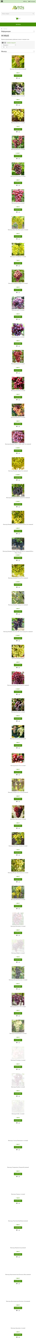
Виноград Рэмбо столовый (18, 1113)
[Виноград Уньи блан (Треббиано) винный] (18, 1213)
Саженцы (5, 28)
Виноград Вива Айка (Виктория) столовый (18, 229)
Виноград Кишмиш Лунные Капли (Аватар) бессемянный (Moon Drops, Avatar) (18, 552)
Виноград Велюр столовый (18, 203)
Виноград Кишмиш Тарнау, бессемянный (18, 604)
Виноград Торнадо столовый (18, 1194)
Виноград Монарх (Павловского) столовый (18, 872)
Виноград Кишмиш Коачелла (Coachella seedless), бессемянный (18, 524)
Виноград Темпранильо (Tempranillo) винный (18, 1167)
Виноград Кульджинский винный (18, 738)
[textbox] (18, 13)
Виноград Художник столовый (18, 1328)
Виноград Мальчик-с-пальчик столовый (18, 846)
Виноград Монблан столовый (18, 899)
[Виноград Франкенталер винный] (18, 1240)
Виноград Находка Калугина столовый (18, 979)
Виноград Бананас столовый (18, 122)
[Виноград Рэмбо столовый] (18, 1106)
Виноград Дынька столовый (18, 363)
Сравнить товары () (11, 42)
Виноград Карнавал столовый (18, 417)
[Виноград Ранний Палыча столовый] (18, 1026)
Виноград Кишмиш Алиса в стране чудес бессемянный (18, 444)
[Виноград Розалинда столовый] (18, 1052)
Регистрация (32, 1)
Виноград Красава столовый (18, 712)
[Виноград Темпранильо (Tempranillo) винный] (18, 1160)
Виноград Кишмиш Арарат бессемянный (18, 471)
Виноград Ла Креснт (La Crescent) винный (18, 792)
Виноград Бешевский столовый (18, 176)
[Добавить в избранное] (17, 882)
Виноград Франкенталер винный (18, 1247)
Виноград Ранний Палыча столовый (18, 1033)
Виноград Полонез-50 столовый (18, 1006)
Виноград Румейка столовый (18, 1087)
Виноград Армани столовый (18, 95)
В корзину (18, 75)
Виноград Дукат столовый (18, 310)
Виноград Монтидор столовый (18, 926)
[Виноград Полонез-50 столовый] (18, 999)
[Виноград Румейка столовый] (18, 1079)
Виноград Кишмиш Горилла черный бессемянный (18, 497)
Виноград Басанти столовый (18, 149)
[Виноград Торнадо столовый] (18, 1186)
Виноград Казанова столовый (18, 390)
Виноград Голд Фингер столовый (18, 256)
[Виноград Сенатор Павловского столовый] (18, 1133)
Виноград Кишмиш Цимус (18, 658)
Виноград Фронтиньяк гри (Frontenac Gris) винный (18, 1301)
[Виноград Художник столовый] (18, 1320)
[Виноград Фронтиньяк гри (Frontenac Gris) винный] (18, 1293)
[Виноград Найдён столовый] (18, 945)
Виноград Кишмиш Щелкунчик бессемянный (18, 685)
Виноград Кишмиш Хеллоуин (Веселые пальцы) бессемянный (18, 631)
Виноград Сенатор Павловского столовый (18, 1140)
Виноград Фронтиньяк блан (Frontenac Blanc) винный (18, 1274)
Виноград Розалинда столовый (18, 1060)
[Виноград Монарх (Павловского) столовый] (18, 865)
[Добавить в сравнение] (19, 882)
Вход (25, 1)
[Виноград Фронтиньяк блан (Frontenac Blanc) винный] (18, 1267)
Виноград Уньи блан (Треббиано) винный (18, 1221)
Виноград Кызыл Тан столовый (18, 765)
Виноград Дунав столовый (18, 337)
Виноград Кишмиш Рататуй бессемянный (18, 578)
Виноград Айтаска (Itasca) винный (18, 69)
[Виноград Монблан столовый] (18, 892)
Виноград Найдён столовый (18, 953)
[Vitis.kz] (1, 28)
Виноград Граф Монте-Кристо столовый (18, 283)
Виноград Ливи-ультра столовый (18, 819)
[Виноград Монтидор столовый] (18, 918)
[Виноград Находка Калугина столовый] (18, 972)
